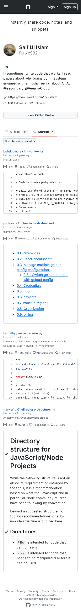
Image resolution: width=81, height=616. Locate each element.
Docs (72, 591)
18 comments (41, 424)
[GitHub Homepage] (28, 605)
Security (33, 591)
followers (17, 103)
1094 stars (61, 238)
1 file (10, 166)
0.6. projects (26, 297)
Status (45, 591)
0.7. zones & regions (32, 303)
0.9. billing (25, 314)
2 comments (37, 166)
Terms (9, 591)
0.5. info (23, 291)
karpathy (9, 333)
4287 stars (64, 352)
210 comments (44, 352)
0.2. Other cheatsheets (34, 259)
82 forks (23, 424)
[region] (40, 193)
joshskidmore (12, 151)
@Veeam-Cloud (37, 88)
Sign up (70, 7)
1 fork (21, 166)
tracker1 (9, 409)
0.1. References (28, 253)
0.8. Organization (30, 309)
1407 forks (24, 352)
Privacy (20, 591)
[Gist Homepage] (28, 6)
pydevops (10, 223)
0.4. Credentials (29, 285)
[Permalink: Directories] (7, 531)
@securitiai (12, 88)
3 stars (53, 166)
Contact (29, 595)
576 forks (23, 238)
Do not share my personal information (40, 598)
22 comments (42, 238)
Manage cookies (46, 595)
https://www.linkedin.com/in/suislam (32, 97)
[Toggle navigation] (5, 7)
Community (59, 591)
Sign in (53, 7)
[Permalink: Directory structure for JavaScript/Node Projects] (7, 453)
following (37, 103)
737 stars (59, 424)
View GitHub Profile (40, 115)
